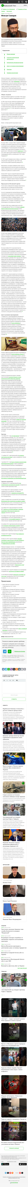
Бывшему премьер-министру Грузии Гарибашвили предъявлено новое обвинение (13, 737)
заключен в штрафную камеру (16, 571)
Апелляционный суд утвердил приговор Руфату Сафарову (11, 818)
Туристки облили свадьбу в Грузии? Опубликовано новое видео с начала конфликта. (11, 1069)
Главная (3, 11)
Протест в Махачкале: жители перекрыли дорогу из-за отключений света (13, 1044)
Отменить (14, 699)
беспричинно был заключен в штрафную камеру (13, 501)
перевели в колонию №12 (17, 493)
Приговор (9, 69)
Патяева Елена (7, 882)
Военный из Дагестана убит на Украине (12, 966)
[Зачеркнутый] (13, 680)
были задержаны (16, 323)
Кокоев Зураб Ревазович (10, 901)
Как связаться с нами (11, 1161)
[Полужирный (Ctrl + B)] (4, 680)
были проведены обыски (17, 354)
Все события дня (22, 968)
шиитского (20, 151)
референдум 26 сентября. (9, 543)
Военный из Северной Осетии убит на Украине (12, 953)
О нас (2, 1161)
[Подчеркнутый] (10, 680)
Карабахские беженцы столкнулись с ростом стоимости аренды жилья (13, 709)
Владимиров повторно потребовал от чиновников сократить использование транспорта (12, 939)
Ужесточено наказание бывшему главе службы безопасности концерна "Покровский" (12, 931)
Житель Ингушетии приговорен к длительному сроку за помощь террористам (13, 947)
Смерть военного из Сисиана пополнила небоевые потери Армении (14, 795)
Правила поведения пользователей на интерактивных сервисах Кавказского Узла (14, 1177)
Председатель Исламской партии (15, 62)
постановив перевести (14, 519)
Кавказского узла (19, 564)
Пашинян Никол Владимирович (12, 919)
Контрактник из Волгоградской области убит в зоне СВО (12, 960)
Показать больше (14, 1148)
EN (4, 1)
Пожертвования (23, 1161)
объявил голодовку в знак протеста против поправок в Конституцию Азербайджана (12, 540)
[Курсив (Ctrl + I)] (7, 680)
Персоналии (9, 11)
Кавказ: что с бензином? (9, 9)
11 (22, 438)
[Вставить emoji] (16, 680)
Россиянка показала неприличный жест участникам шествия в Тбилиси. (12, 1143)
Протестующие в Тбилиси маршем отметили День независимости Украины (13, 767)
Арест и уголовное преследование (15, 66)
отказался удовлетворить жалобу (11, 525)
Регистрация (14, 695)
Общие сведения (11, 54)
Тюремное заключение (12, 72)
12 (12, 451)
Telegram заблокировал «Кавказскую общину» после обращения (11, 1096)
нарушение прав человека (14, 256)
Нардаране (16, 81)
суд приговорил (15, 435)
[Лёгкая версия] (7, 1)
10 (6, 334)
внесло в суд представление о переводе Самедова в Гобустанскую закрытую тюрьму (12, 511)
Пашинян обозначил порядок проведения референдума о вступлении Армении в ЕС (11, 844)
